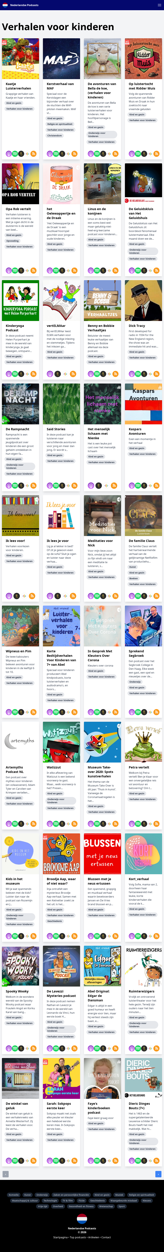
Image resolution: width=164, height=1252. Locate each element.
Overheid (58, 1206)
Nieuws (147, 1200)
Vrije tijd (42, 1206)
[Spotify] (14, 154)
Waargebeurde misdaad (124, 1200)
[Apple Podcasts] (8, 154)
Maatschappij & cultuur (25, 1200)
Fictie (82, 1200)
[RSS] (33, 154)
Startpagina (60, 1237)
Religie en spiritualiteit (141, 1194)
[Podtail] (20, 154)
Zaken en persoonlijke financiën (71, 1194)
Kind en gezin (102, 1194)
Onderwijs (42, 1194)
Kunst (27, 1194)
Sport (122, 1206)
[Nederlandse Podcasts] (82, 1219)
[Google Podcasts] (27, 154)
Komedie (14, 1194)
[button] (159, 5)
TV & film (68, 1200)
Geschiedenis (97, 1200)
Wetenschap (106, 1206)
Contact (106, 1237)
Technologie (50, 1200)
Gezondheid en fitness (81, 1206)
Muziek (119, 1194)
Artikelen (93, 1237)
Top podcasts (78, 1237)
